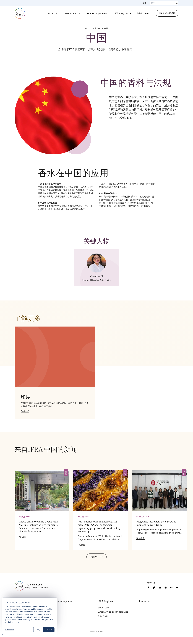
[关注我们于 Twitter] (154, 587)
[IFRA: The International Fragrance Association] (20, 13)
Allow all (48, 629)
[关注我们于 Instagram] (165, 587)
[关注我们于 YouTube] (171, 587)
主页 (87, 28)
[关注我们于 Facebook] (148, 587)
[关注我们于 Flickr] (177, 587)
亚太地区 (96, 28)
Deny (38, 629)
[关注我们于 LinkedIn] (159, 587)
